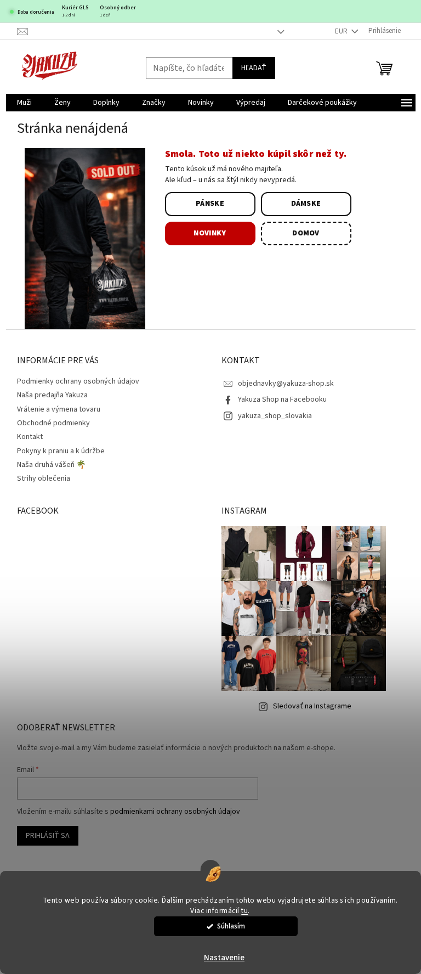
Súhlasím (231, 926)
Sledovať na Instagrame (312, 706)
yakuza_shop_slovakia (275, 415)
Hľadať (253, 68)
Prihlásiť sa (48, 835)
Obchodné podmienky (53, 423)
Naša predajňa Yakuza (52, 395)
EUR (342, 31)
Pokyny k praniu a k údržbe (61, 451)
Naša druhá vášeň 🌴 (51, 464)
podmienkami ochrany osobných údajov (175, 811)
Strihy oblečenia (43, 478)
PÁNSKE (210, 203)
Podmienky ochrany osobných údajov (78, 381)
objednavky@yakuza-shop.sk (286, 383)
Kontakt (30, 436)
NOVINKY (210, 233)
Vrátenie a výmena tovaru (58, 409)
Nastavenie (224, 958)
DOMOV (306, 233)
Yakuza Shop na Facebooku (282, 399)
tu (244, 910)
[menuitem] (24, 102)
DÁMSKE (306, 203)
